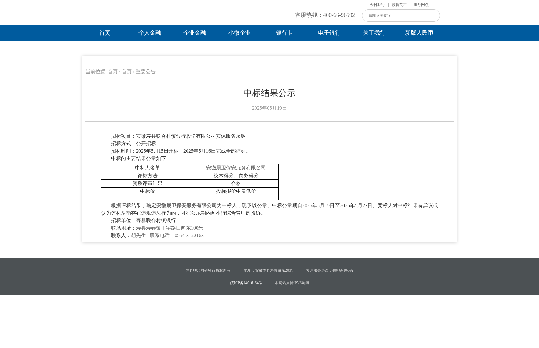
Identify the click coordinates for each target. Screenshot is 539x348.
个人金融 (149, 33)
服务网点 (421, 4)
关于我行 (374, 33)
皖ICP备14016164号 (246, 283)
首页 (104, 33)
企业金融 (194, 33)
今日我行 (377, 4)
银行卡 (284, 33)
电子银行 (329, 33)
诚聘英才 (399, 4)
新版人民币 (419, 33)
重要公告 (146, 71)
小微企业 (239, 33)
